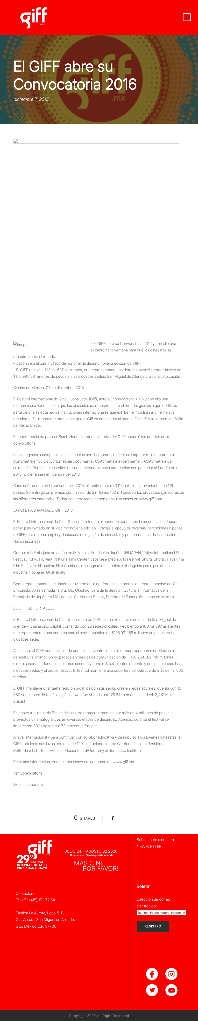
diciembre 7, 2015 (30, 99)
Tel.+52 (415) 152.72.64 (35, 900)
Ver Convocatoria (27, 773)
